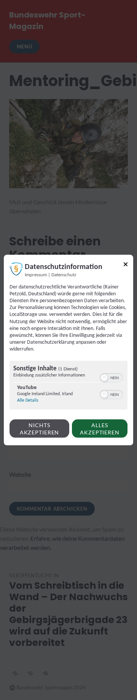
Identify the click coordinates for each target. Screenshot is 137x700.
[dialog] (68, 350)
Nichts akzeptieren (39, 428)
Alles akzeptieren (99, 428)
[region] (68, 385)
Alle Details (27, 400)
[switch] (111, 376)
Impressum (36, 274)
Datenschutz (63, 274)
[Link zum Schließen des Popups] (125, 265)
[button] (104, 377)
